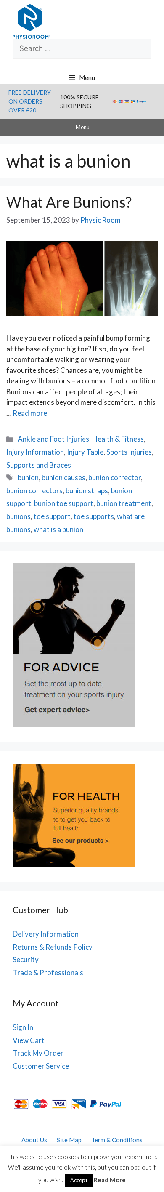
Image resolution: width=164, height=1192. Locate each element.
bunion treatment (123, 503)
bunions (18, 516)
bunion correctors (34, 490)
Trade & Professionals (48, 972)
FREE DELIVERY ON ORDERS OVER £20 (29, 101)
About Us (34, 1140)
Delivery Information (46, 933)
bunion (28, 477)
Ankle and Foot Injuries (53, 438)
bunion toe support (63, 503)
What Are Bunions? (69, 201)
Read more (30, 413)
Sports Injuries (129, 451)
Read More (110, 1180)
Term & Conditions (117, 1140)
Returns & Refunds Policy (53, 946)
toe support (52, 516)
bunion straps (87, 490)
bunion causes (63, 477)
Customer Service (41, 1066)
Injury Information (35, 451)
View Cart (29, 1040)
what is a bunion (58, 529)
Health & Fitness (118, 438)
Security (26, 959)
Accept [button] (78, 1180)
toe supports (94, 516)
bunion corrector (114, 477)
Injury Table (85, 451)
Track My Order (38, 1052)
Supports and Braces (38, 464)
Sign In (23, 1027)
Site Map (69, 1140)
